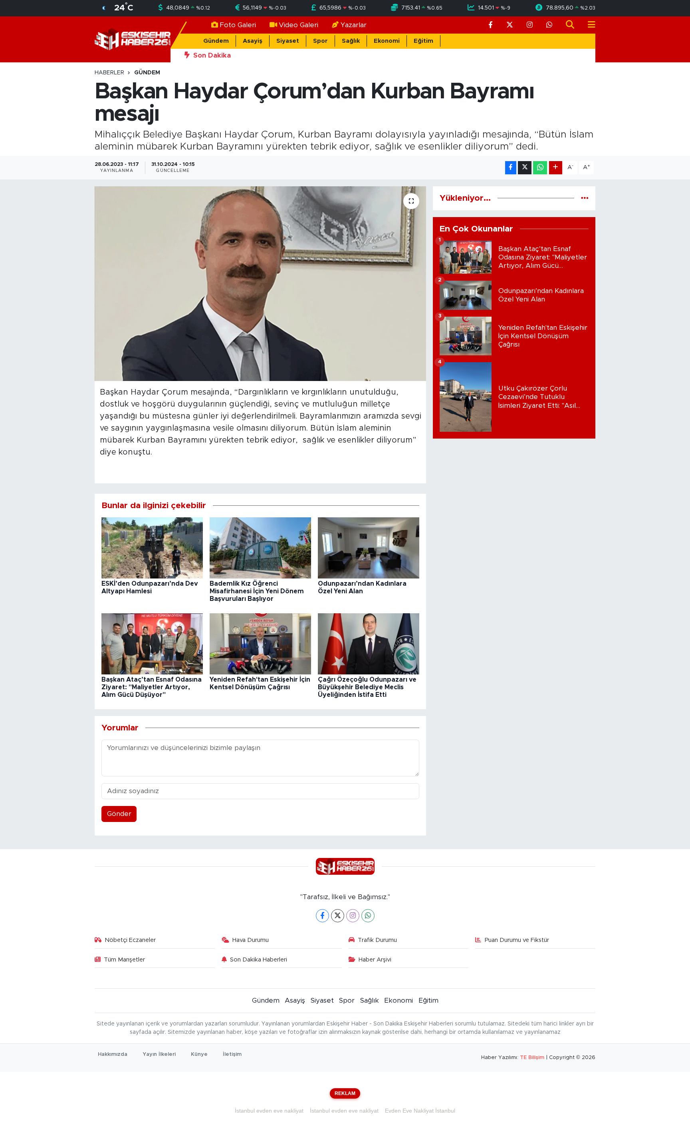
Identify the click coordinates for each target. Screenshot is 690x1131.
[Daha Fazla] (555, 167)
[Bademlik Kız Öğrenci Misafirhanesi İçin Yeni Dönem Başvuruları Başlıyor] (260, 547)
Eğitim (423, 41)
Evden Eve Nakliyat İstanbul (420, 1110)
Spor (320, 41)
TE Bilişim (532, 1057)
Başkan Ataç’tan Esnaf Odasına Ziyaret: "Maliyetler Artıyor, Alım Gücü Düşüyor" (151, 687)
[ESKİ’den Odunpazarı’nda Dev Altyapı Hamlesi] (152, 547)
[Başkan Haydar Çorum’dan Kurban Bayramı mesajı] (260, 283)
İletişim (232, 1054)
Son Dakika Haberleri (258, 960)
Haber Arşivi (375, 960)
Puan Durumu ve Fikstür (517, 940)
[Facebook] (322, 915)
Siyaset (287, 41)
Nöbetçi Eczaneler (130, 940)
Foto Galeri (238, 25)
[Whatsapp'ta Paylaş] (540, 167)
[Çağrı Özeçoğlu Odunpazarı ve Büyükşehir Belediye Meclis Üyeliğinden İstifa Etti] (368, 643)
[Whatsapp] (368, 915)
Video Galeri (298, 25)
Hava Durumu (250, 940)
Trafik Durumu (377, 940)
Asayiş (252, 41)
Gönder (119, 813)
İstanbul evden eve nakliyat (269, 1110)
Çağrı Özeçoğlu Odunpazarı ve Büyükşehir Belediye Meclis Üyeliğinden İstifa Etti (367, 687)
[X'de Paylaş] (524, 167)
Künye (199, 1054)
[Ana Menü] (588, 25)
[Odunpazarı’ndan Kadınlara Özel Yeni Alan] (368, 547)
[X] (337, 915)
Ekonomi (387, 41)
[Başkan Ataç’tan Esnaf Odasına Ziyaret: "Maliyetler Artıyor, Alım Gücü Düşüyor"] (152, 643)
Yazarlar (354, 25)
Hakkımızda (112, 1054)
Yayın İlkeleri (159, 1054)
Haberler (109, 73)
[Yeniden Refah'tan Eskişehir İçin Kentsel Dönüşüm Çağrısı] (260, 643)
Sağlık (351, 41)
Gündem (216, 41)
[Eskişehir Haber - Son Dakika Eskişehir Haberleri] (133, 39)
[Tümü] (585, 198)
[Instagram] (352, 915)
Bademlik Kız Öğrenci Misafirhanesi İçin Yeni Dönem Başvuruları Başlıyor (257, 591)
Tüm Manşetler (124, 960)
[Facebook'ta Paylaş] (510, 167)
